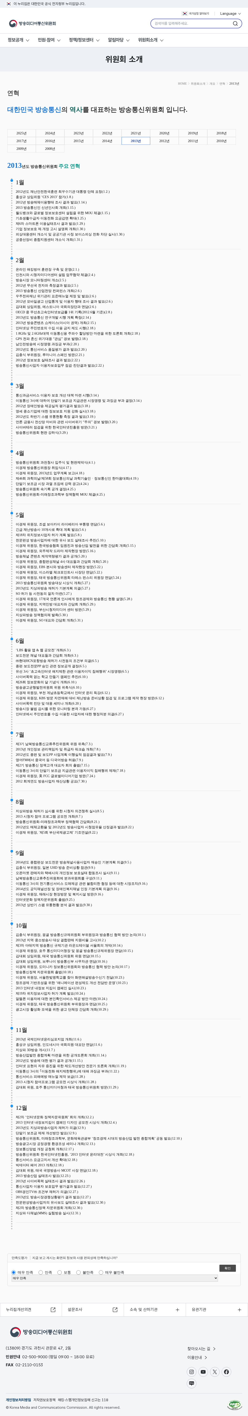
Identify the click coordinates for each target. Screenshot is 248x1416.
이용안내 (195, 1357)
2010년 (222, 141)
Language (229, 13)
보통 (67, 1272)
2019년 (193, 133)
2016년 (50, 141)
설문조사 (75, 1309)
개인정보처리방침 (18, 1400)
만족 (48, 1272)
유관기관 (199, 1309)
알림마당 (116, 40)
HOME (182, 83)
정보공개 (15, 40)
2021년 (136, 133)
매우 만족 (25, 1272)
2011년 (193, 141)
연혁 (222, 83)
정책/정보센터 (81, 40)
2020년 (164, 133)
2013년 (136, 141)
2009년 (21, 149)
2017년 (21, 141)
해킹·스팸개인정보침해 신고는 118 (83, 1400)
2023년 (79, 133)
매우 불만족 (114, 1272)
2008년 (50, 149)
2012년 (164, 141)
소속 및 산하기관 (144, 1309)
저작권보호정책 (44, 1400)
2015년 (79, 141)
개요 (212, 83)
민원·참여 (46, 40)
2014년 (107, 141)
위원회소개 (147, 40)
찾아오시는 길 (199, 1348)
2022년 (107, 133)
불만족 (88, 1272)
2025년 (21, 133)
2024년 (50, 133)
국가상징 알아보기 (199, 13)
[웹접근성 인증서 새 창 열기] (234, 1402)
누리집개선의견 (18, 1309)
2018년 (222, 133)
